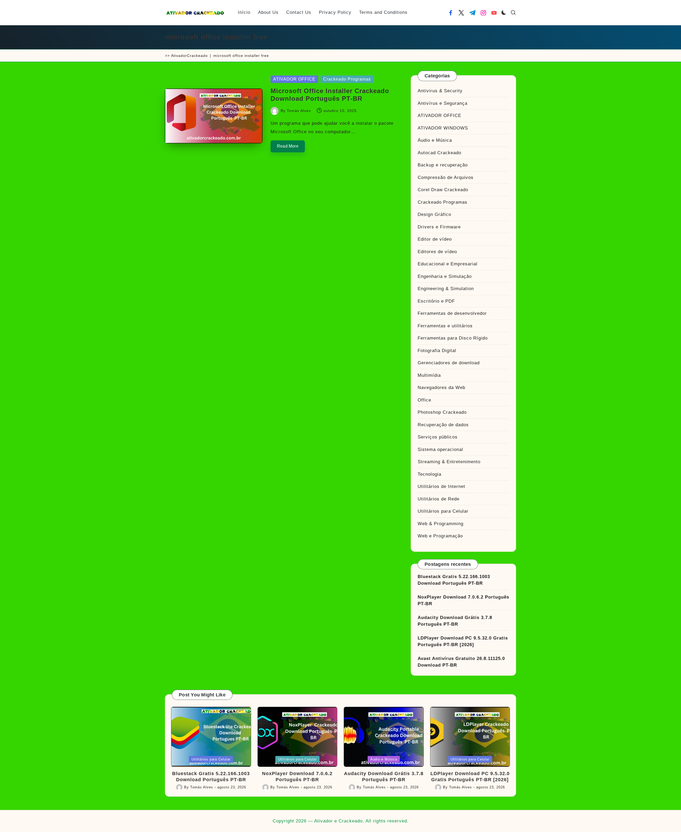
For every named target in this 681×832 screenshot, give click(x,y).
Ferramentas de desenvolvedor (452, 313)
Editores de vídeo (437, 251)
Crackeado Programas (347, 79)
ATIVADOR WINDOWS (443, 128)
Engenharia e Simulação (445, 276)
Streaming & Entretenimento (449, 461)
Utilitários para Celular (443, 511)
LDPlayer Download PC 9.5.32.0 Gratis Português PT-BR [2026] (463, 641)
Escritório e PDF (436, 301)
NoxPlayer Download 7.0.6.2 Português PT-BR (463, 601)
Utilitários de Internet (441, 486)
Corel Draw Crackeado (443, 189)
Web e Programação (440, 535)
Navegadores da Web (441, 387)
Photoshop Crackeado (442, 412)
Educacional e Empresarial (447, 263)
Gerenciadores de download (449, 362)
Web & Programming (440, 523)
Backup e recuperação (443, 165)
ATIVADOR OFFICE (294, 79)
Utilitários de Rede (438, 498)
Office (424, 400)
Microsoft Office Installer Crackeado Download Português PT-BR (330, 94)
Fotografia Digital (437, 350)
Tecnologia (429, 474)
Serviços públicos (438, 437)
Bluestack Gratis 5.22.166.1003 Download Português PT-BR (454, 580)
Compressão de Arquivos (446, 177)
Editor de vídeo (435, 239)
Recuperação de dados (443, 424)
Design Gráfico (434, 214)
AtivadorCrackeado (189, 55)
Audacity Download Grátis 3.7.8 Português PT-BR (455, 621)
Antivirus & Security (440, 90)
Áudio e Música (435, 140)
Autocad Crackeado (439, 152)
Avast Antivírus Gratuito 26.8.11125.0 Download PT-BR (461, 662)
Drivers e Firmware (439, 226)
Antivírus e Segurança (442, 103)
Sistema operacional (440, 449)
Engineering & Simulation (446, 288)
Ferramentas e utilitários (445, 325)
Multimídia (429, 375)
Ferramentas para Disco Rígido (453, 338)
